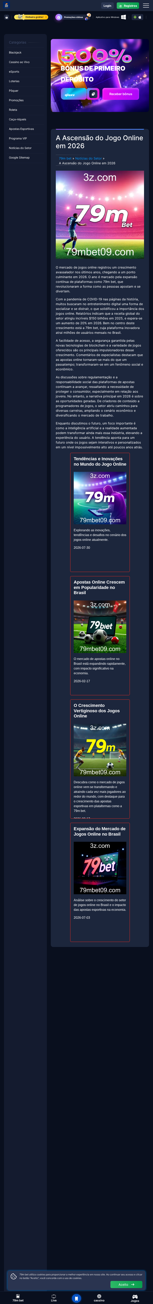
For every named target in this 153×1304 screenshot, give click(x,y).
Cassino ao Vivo (19, 62)
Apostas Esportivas (21, 128)
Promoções (16, 100)
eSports (14, 71)
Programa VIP (18, 138)
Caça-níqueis (17, 119)
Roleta (13, 109)
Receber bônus (120, 94)
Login (107, 5)
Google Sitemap (19, 157)
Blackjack (15, 52)
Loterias (14, 81)
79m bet (65, 158)
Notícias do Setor (20, 148)
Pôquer (13, 90)
